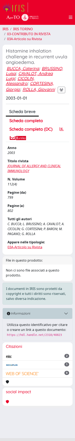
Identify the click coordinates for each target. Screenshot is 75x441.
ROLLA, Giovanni (38, 89)
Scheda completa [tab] (26, 120)
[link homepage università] (22, 17)
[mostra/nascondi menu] (70, 17)
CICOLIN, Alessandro (20, 81)
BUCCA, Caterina (23, 68)
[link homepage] (15, 7)
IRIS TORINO (23, 29)
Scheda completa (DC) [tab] (30, 129)
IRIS (5, 29)
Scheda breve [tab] (22, 111)
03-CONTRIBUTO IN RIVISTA (28, 34)
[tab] (61, 129)
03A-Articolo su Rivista (24, 39)
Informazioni (20, 313)
